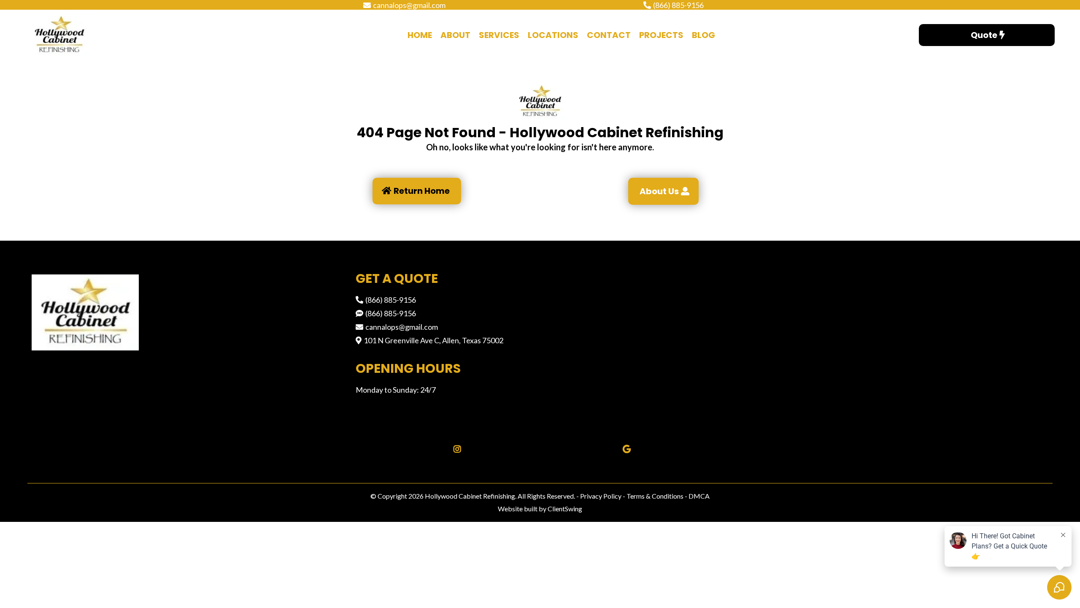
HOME (420, 35)
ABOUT (455, 35)
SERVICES (499, 35)
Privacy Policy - (602, 496)
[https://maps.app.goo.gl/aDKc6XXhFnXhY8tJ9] (624, 449)
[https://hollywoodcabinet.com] (104, 35)
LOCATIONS (553, 35)
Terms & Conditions (654, 496)
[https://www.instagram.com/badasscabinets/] (455, 449)
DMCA (699, 496)
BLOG (703, 35)
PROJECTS (661, 35)
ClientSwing (565, 509)
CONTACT (609, 35)
